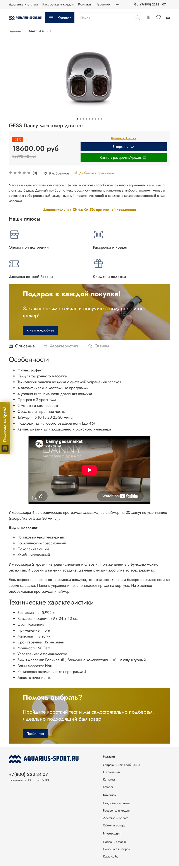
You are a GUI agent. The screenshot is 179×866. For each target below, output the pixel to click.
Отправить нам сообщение (121, 765)
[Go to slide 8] (98, 119)
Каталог (64, 18)
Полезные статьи (114, 842)
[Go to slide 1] (77, 119)
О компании (111, 772)
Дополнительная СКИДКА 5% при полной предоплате (89, 209)
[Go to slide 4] (86, 119)
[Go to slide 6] (92, 119)
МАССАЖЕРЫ (40, 31)
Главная (15, 31)
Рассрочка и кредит (58, 4)
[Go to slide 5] (89, 119)
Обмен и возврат (114, 825)
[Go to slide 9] (101, 119)
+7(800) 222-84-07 (152, 4)
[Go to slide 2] (80, 119)
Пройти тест (35, 733)
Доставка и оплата (23, 4)
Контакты (85, 4)
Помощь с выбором (117, 849)
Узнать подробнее (40, 330)
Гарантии (103, 4)
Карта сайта (111, 856)
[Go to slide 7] (95, 119)
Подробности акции (117, 803)
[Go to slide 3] (83, 119)
